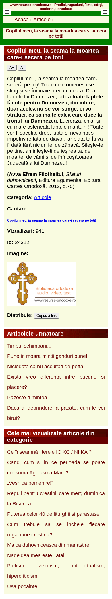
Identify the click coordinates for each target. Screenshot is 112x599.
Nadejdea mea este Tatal (35, 555)
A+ (11, 67)
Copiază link (46, 315)
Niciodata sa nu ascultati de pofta (45, 366)
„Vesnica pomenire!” (30, 483)
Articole (42, 197)
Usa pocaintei (22, 586)
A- (22, 67)
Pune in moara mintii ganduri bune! (47, 356)
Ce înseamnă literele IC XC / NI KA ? (49, 452)
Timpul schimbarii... (29, 346)
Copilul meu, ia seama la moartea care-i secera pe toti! (51, 220)
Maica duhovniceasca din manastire (48, 545)
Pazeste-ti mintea (27, 397)
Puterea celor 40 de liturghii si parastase (53, 514)
